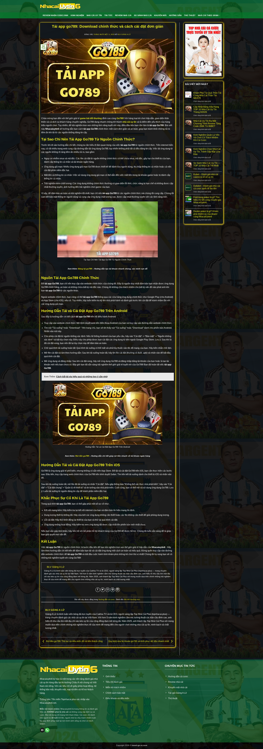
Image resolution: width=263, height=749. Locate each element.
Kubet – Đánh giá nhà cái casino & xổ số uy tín (205, 175)
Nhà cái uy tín (94, 15)
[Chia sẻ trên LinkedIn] (117, 589)
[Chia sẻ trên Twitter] (102, 589)
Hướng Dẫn (175, 15)
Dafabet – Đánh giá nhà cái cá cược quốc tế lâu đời (206, 187)
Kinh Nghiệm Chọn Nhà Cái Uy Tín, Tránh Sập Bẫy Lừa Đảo (207, 151)
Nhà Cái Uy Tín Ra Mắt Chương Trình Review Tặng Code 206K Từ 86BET (207, 123)
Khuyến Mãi (160, 15)
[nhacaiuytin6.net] (60, 6)
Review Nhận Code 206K (55, 15)
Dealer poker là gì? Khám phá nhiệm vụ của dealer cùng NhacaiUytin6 (205, 214)
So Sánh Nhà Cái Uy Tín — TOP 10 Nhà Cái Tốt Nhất (206, 164)
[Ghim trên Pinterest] (112, 589)
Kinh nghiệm (77, 15)
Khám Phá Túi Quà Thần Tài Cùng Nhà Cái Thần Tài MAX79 (207, 95)
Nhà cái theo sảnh (208, 15)
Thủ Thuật (190, 15)
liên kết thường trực (132, 599)
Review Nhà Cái (123, 15)
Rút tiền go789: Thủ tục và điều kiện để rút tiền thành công (74, 641)
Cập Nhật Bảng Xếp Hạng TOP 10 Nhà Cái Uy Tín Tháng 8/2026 (206, 109)
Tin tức (108, 15)
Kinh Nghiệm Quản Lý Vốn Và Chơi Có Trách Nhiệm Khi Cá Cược (206, 137)
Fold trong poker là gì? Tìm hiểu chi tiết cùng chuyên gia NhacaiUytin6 (207, 200)
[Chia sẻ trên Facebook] (97, 589)
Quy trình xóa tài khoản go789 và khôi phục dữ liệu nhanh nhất (138, 641)
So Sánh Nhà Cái (143, 15)
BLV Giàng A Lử (124, 34)
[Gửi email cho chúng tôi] (42, 730)
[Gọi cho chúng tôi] (47, 730)
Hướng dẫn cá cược (106, 599)
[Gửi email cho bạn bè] (107, 589)
